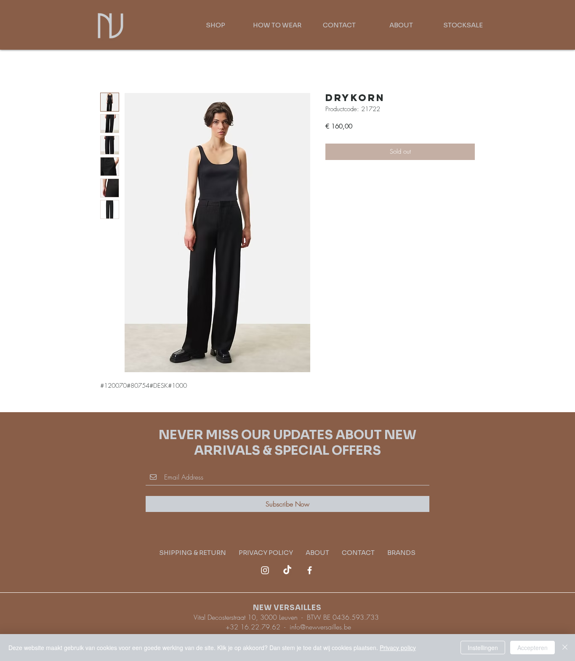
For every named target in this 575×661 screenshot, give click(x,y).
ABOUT (317, 553)
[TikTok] (287, 570)
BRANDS (401, 553)
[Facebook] (309, 570)
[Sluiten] (565, 647)
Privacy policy (398, 647)
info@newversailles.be (320, 627)
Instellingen (483, 647)
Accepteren (532, 647)
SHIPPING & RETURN (199, 553)
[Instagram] (265, 570)
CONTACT (358, 553)
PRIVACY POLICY (272, 553)
